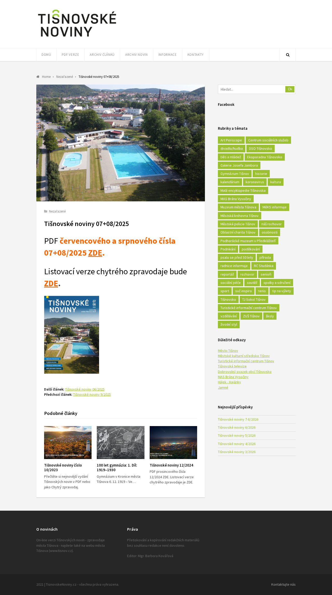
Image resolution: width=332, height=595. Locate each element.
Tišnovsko (228, 299)
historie (261, 173)
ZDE (95, 253)
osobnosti (270, 232)
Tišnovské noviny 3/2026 (236, 451)
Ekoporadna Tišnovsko (264, 157)
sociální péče (230, 282)
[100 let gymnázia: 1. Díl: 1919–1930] (120, 442)
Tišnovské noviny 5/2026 (236, 435)
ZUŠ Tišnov (251, 316)
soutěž (252, 282)
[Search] (288, 54)
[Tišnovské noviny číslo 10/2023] (68, 442)
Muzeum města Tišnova (238, 207)
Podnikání (228, 249)
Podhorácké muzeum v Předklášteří (248, 240)
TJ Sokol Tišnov (254, 299)
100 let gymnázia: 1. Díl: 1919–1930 (117, 468)
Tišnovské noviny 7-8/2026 (238, 419)
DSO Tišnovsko (260, 148)
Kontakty (196, 54)
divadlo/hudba (231, 148)
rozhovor (247, 274)
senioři (266, 274)
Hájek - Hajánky (229, 382)
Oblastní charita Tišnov (237, 232)
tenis (262, 291)
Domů (46, 54)
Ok (290, 89)
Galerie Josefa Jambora (239, 165)
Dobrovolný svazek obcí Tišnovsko (245, 371)
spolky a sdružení (277, 282)
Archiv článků (102, 54)
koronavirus (255, 182)
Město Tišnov (228, 350)
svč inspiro (243, 291)
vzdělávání (228, 316)
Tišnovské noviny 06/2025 (85, 389)
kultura (275, 182)
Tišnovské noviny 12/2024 (171, 465)
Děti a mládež (230, 157)
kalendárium (229, 182)
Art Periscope (231, 140)
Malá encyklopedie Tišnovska (243, 190)
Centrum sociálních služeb (268, 140)
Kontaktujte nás (283, 584)
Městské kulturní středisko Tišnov (244, 355)
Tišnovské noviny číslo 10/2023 (63, 468)
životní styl (228, 324)
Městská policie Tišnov (237, 224)
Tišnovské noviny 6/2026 (236, 427)
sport (224, 291)
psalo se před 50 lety (236, 257)
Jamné (223, 387)
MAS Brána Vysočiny (235, 198)
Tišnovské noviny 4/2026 (236, 443)
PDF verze (70, 54)
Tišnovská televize (232, 366)
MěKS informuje (274, 207)
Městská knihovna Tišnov (239, 215)
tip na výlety (281, 291)
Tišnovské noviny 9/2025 (92, 394)
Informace (167, 54)
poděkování (251, 249)
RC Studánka (263, 265)
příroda (265, 257)
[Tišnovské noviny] (77, 37)
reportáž (227, 274)
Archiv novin (136, 54)
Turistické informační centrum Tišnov (248, 307)
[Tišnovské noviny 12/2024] (173, 442)
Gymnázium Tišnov (234, 173)
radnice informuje (234, 265)
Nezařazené (57, 211)
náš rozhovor (271, 224)
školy (270, 316)
